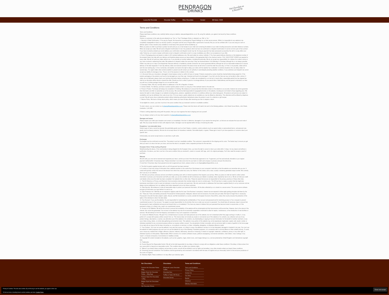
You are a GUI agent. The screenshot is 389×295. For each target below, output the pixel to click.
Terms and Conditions (191, 267)
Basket (187, 278)
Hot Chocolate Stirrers (147, 286)
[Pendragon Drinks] (194, 9)
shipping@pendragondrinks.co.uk (173, 106)
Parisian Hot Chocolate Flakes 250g (150, 268)
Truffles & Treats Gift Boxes (171, 275)
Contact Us (188, 273)
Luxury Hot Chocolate (150, 20)
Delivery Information (191, 283)
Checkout (188, 281)
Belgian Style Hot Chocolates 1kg (150, 282)
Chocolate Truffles (169, 20)
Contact (202, 20)
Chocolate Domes (168, 277)
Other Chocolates (187, 20)
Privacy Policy (189, 270)
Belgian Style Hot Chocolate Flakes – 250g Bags (149, 273)
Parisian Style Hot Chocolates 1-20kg (150, 278)
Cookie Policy (40, 292)
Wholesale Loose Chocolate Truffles (171, 268)
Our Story (188, 275)
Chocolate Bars (167, 272)
